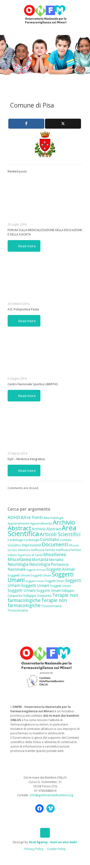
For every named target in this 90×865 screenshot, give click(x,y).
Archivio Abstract (46, 528)
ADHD (14, 517)
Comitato (49, 539)
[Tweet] (63, 124)
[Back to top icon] (45, 833)
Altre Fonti (32, 517)
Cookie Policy (56, 849)
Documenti (55, 544)
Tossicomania (51, 606)
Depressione (31, 545)
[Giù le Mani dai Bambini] (45, 13)
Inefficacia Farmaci (43, 550)
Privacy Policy (33, 849)
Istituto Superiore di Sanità (25, 555)
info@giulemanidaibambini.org (51, 795)
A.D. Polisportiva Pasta (23, 309)
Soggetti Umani (19, 575)
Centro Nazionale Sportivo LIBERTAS (33, 384)
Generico (24, 550)
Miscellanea (54, 554)
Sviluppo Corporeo (37, 595)
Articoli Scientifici (60, 534)
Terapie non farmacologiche (37, 602)
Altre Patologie (53, 518)
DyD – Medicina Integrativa (26, 459)
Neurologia (18, 564)
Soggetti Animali (36, 569)
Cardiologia (15, 540)
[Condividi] (26, 124)
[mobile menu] (84, 9)
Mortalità (40, 559)
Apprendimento (19, 523)
